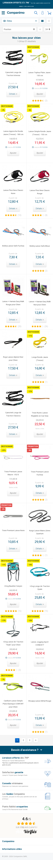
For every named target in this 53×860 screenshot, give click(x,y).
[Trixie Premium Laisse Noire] (13, 516)
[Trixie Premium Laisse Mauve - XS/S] (13, 457)
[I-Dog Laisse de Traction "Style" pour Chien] (13, 627)
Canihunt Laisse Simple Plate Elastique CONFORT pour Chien (13, 704)
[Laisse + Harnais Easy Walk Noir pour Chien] (39, 287)
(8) (46, 215)
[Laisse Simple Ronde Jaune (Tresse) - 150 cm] (39, 117)
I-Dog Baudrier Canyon (13, 586)
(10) (19, 215)
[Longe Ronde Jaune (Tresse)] (39, 343)
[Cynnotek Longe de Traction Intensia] (13, 58)
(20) (19, 326)
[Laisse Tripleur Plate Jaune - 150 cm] (39, 58)
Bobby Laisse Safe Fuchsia (13, 246)
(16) (19, 611)
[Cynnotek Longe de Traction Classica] (13, 398)
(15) (46, 611)
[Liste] (48, 20)
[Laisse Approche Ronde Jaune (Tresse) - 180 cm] (13, 117)
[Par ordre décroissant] (40, 29)
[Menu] (3, 12)
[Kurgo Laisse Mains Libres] (39, 516)
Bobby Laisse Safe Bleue (40, 246)
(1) (46, 382)
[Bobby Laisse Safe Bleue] (39, 231)
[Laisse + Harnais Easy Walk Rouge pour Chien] (13, 287)
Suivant (36, 740)
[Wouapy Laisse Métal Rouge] (39, 686)
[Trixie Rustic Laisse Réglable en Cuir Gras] (39, 398)
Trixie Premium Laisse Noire (13, 530)
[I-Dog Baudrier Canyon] (13, 571)
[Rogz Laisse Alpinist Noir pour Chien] (13, 342)
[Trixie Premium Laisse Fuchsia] (39, 457)
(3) (19, 670)
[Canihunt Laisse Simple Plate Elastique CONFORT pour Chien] (13, 686)
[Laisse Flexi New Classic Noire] (13, 176)
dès (16, 3)
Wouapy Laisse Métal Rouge (39, 701)
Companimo (8, 841)
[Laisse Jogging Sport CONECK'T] (39, 627)
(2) (46, 100)
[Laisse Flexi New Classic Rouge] (39, 176)
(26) (46, 326)
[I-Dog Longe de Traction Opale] (39, 572)
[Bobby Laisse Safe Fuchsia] (13, 231)
